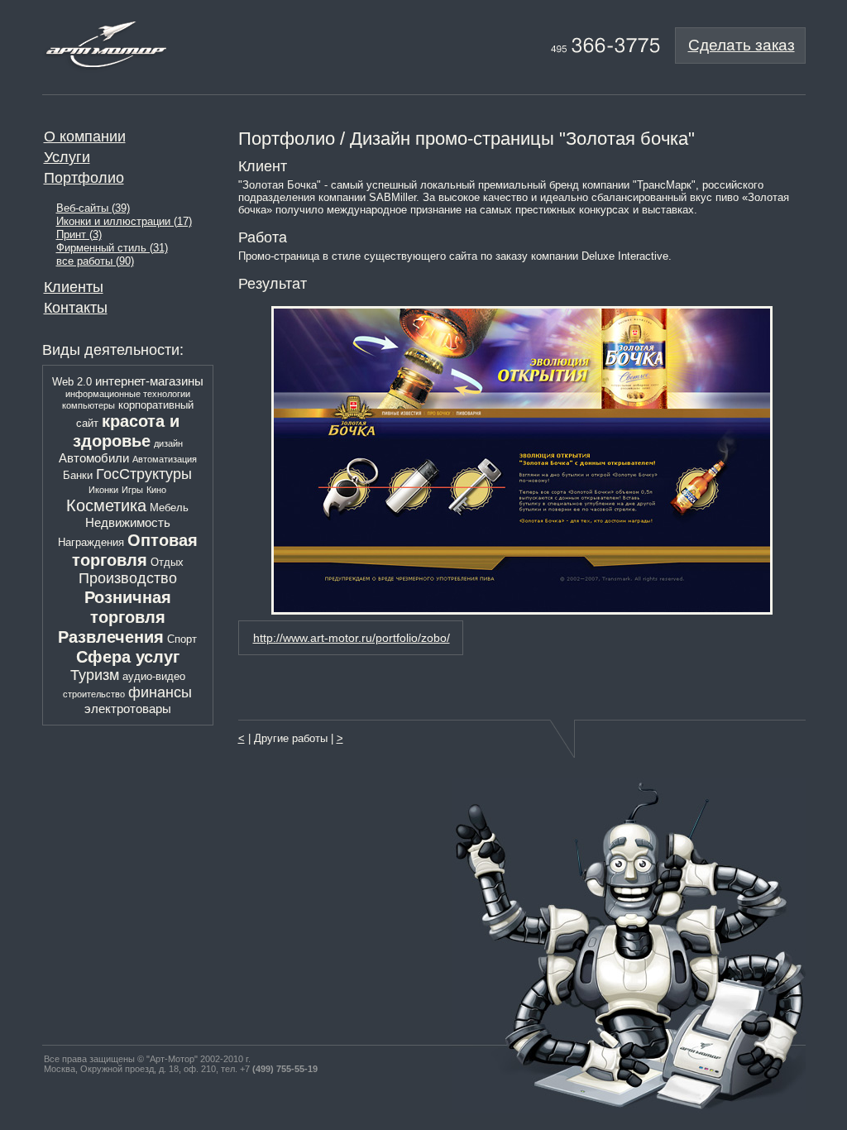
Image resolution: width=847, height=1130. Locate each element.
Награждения (91, 542)
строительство (94, 694)
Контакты (76, 307)
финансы (160, 692)
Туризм (94, 675)
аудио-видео (153, 676)
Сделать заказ (741, 45)
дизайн (168, 443)
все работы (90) (95, 261)
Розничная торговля (127, 606)
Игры (132, 490)
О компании (85, 136)
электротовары (127, 708)
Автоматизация (164, 459)
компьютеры (88, 405)
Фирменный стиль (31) (112, 248)
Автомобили (94, 458)
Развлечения (111, 636)
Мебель (169, 507)
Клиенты (73, 287)
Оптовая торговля (135, 549)
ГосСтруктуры (144, 474)
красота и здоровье (126, 430)
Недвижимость (127, 522)
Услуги (67, 157)
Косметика (106, 505)
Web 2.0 (72, 382)
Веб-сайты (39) (93, 208)
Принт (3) (79, 235)
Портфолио (84, 178)
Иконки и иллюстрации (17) (124, 221)
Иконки (103, 490)
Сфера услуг (127, 656)
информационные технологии (127, 394)
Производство (128, 578)
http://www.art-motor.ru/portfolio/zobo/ (351, 637)
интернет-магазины (149, 381)
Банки (78, 475)
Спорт (182, 639)
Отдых (167, 562)
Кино (156, 490)
